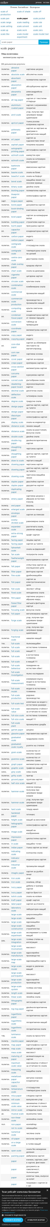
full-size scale (17, 715)
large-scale (16, 914)
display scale (17, 422)
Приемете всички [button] (13, 1220)
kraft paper (16, 900)
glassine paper (18, 733)
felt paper (15, 566)
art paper (15, 139)
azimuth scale (17, 155)
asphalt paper (17, 144)
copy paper (16, 335)
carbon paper (17, 236)
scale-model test (41, 34)
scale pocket (39, 18)
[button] (25, 1215)
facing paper (17, 540)
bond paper (16, 205)
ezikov (4, 2)
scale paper (22, 18)
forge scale (16, 620)
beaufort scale (18, 176)
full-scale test (17, 703)
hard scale (16, 809)
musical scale (17, 1114)
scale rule (37, 22)
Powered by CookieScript (11, 1224)
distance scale (17, 426)
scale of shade (23, 11)
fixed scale (16, 592)
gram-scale (16, 752)
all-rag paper (17, 100)
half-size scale (18, 783)
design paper (17, 406)
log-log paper (17, 1009)
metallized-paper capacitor (16, 1079)
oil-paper (15, 1138)
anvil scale (16, 115)
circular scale (17, 281)
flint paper (16, 598)
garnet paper (17, 729)
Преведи (44, 42)
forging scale (17, 630)
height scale (16, 819)
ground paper (17, 779)
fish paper (16, 582)
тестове (46, 2)
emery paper (17, 499)
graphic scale (17, 768)
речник (39, 2)
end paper (16, 505)
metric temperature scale (17, 1089)
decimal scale (17, 390)
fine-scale (15, 575)
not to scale (16, 1128)
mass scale (16, 1052)
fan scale (15, 554)
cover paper (16, 359)
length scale (16, 993)
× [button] (47, 1190)
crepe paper (16, 363)
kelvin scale (16, 896)
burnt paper (16, 226)
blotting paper (17, 190)
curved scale (17, 380)
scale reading (23, 22)
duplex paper (17, 481)
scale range (6, 22)
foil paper (15, 613)
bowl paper (16, 217)
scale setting (6, 26)
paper (14, 1161)
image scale (16, 831)
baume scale (17, 172)
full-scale (15, 643)
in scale (14, 843)
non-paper (16, 1124)
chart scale (16, 271)
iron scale (15, 878)
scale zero (38, 30)
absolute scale (18, 74)
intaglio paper (17, 873)
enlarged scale (18, 509)
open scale (16, 1150)
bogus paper (17, 201)
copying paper (18, 339)
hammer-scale (17, 791)
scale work (22, 30)
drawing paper (18, 464)
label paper (16, 904)
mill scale (15, 1099)
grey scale (16, 772)
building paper (18, 222)
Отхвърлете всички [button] (36, 1220)
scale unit (37, 26)
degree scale (17, 401)
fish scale (15, 589)
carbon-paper (17, 240)
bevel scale (16, 181)
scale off (37, 11)
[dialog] (25, 1207)
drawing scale (17, 476)
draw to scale (17, 460)
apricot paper (17, 123)
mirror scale (16, 1110)
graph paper (17, 764)
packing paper (18, 1156)
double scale (17, 436)
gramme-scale (17, 759)
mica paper (16, 1095)
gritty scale (16, 775)
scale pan (5, 18)
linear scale (16, 997)
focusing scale (18, 610)
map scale (16, 1048)
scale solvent (23, 26)
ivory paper (16, 887)
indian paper (17, 847)
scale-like (5, 34)
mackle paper (17, 1041)
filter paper (16, 571)
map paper (16, 1045)
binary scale (16, 186)
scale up (4, 30)
